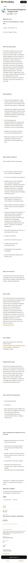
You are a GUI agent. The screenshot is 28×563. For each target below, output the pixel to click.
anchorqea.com (6, 553)
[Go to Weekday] (7, 2)
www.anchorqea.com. (8, 325)
